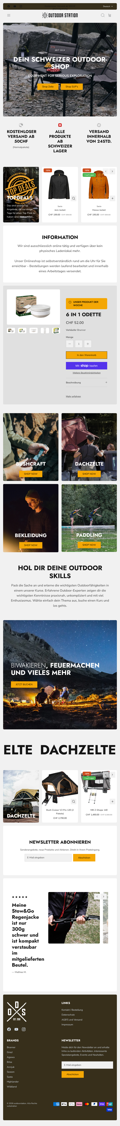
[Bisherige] (36, 6)
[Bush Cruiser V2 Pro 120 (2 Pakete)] (60, 788)
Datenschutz (68, 1014)
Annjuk (11, 1067)
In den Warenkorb (86, 355)
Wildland (12, 1086)
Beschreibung (73, 382)
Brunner (81, 330)
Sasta (10, 1076)
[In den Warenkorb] (112, 198)
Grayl (9, 1052)
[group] (72, 918)
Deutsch (106, 6)
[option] (33, 307)
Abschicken (84, 857)
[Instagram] (21, 6)
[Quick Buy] (73, 198)
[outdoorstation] (60, 15)
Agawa (11, 1057)
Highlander (13, 1081)
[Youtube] (15, 6)
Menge (69, 337)
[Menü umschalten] (10, 15)
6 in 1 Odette (83, 314)
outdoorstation (20, 1103)
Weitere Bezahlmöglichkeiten (87, 373)
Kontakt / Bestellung (72, 1009)
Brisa (9, 1062)
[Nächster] (83, 6)
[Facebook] (9, 6)
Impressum (67, 1024)
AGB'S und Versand (72, 1019)
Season (11, 1071)
